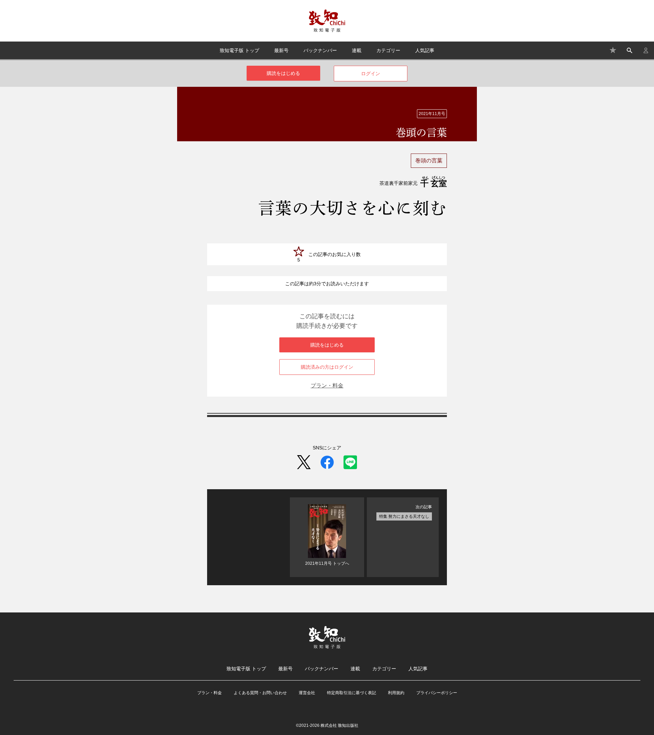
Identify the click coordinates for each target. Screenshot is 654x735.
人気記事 (424, 50)
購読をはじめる (283, 73)
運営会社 (307, 692)
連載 (356, 50)
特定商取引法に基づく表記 (351, 692)
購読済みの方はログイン (327, 367)
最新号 (281, 50)
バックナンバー (320, 50)
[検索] (629, 50)
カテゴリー (388, 50)
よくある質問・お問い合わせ (260, 692)
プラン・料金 (327, 385)
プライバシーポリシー (436, 692)
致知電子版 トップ (239, 50)
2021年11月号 (432, 113)
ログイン (370, 73)
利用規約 (396, 692)
